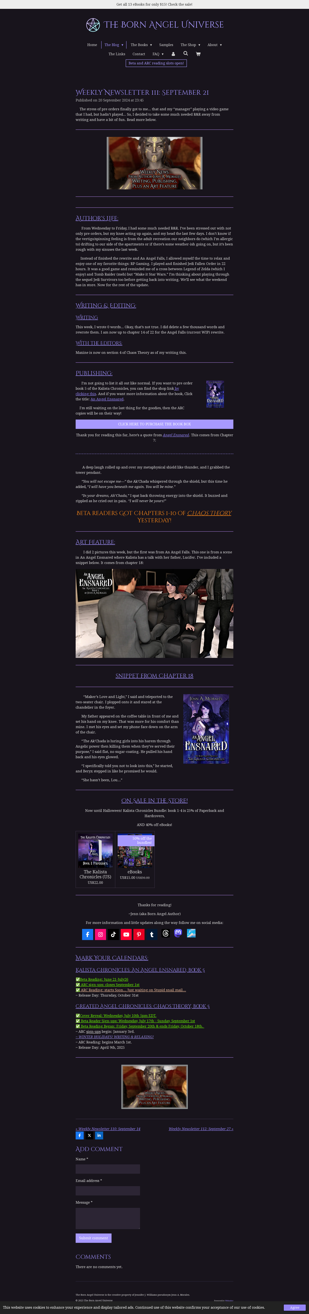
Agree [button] (294, 1307)
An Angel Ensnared (107, 399)
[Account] (173, 54)
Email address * (89, 1181)
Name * (82, 1159)
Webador (229, 1301)
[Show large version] (215, 394)
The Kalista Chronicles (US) (95, 874)
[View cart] (198, 54)
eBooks (135, 872)
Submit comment (93, 1238)
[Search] (185, 53)
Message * (84, 1202)
